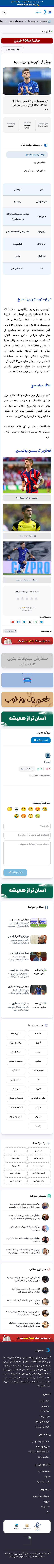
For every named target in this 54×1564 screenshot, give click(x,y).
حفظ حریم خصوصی (40, 1441)
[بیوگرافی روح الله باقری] (27, 990)
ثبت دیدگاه (42, 740)
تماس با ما (44, 1400)
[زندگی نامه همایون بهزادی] (27, 1006)
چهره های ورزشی (16, 21)
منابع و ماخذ (43, 1457)
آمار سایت (44, 1411)
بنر (48, 1511)
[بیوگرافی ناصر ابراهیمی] (27, 939)
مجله (46, 1476)
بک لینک (45, 1506)
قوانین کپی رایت (42, 1426)
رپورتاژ (46, 1501)
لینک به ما (44, 1416)
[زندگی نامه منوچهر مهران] (27, 973)
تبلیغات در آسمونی (41, 1496)
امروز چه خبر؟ (43, 1481)
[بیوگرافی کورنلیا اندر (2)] (27, 956)
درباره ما (45, 1406)
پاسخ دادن (28, 768)
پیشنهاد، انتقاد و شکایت (38, 1451)
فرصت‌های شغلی (42, 1421)
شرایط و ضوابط (42, 1446)
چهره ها (31, 21)
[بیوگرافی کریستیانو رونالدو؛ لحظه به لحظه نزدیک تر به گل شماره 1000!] (27, 923)
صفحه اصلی (43, 1471)
